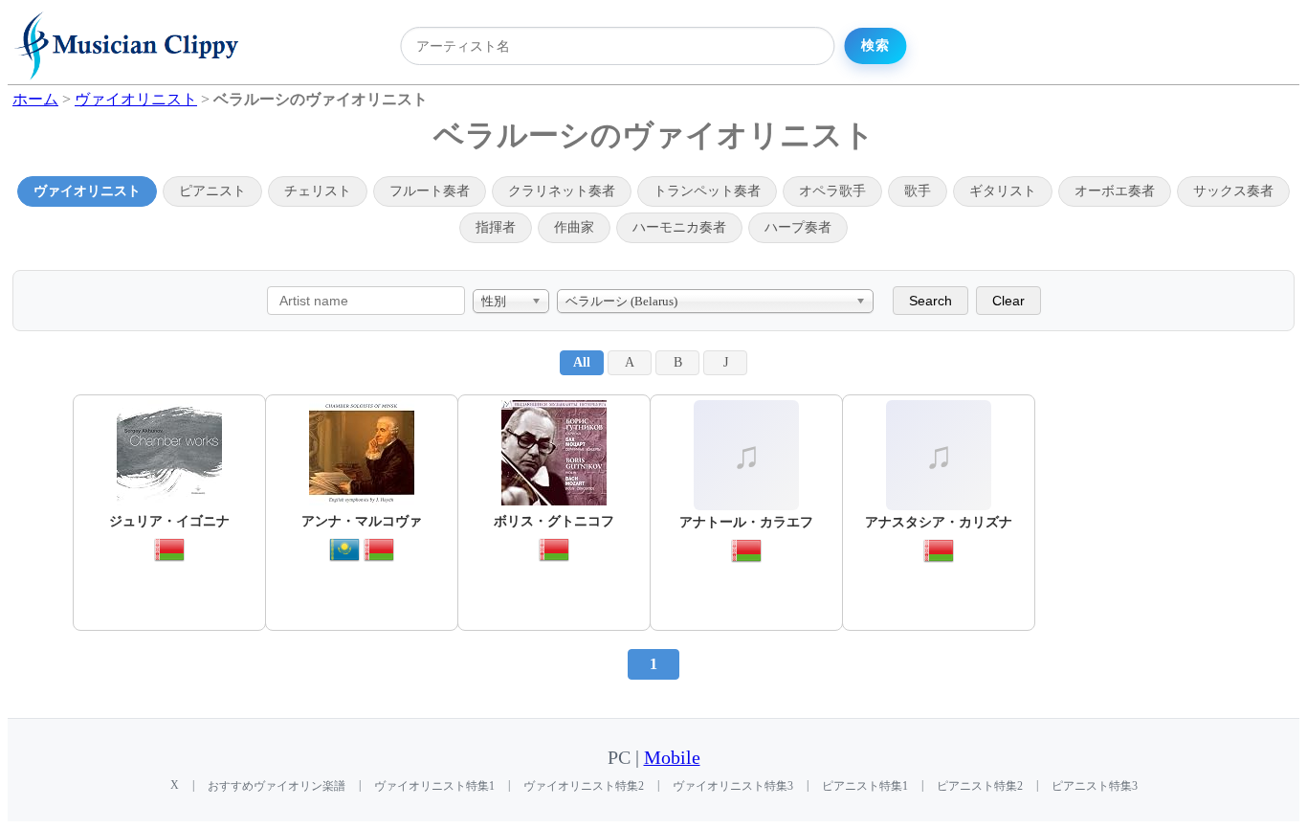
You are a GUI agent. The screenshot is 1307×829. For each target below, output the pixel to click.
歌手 (917, 191)
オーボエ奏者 (1114, 191)
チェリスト (317, 191)
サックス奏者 (1233, 191)
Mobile (672, 758)
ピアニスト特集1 (865, 786)
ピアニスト (212, 191)
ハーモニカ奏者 (679, 227)
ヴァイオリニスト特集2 (583, 786)
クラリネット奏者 (561, 191)
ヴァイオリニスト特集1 (434, 786)
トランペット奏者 (707, 191)
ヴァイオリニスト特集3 (733, 786)
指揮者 (496, 227)
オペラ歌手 (832, 191)
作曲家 (574, 227)
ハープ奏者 (797, 227)
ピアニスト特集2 (980, 786)
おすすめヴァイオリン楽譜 (276, 786)
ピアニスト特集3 (1095, 786)
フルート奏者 (429, 191)
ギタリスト (1002, 191)
